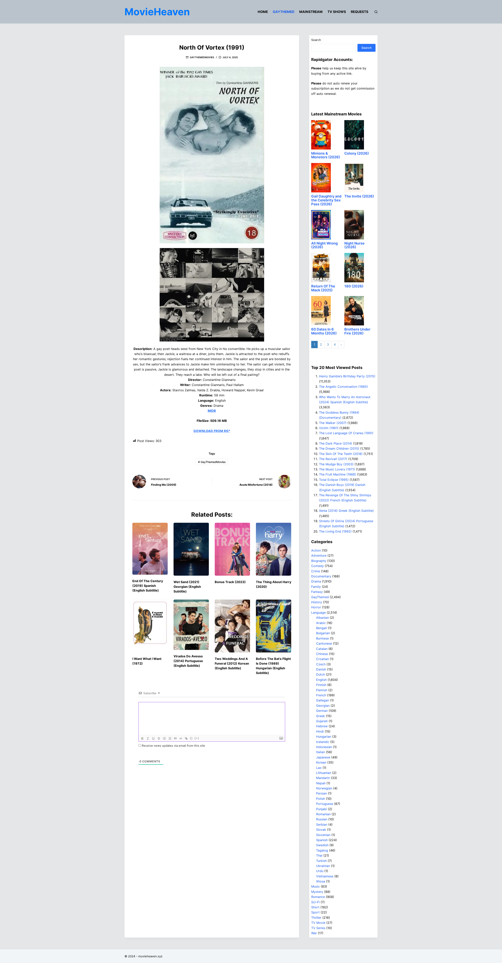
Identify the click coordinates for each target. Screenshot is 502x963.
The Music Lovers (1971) (337, 469)
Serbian (321, 824)
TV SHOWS (336, 12)
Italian (320, 752)
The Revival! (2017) (333, 459)
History (316, 602)
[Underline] (153, 738)
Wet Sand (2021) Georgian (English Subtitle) (187, 586)
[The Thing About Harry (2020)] (273, 549)
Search (316, 40)
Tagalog (322, 850)
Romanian (323, 814)
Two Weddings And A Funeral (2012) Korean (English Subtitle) (232, 663)
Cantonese (324, 643)
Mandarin (323, 778)
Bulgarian (323, 633)
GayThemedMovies (202, 57)
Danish (321, 669)
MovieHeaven (157, 12)
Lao (319, 768)
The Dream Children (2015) (339, 448)
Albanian (322, 618)
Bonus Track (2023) (230, 582)
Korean (321, 762)
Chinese (322, 654)
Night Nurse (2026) (354, 245)
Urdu (319, 871)
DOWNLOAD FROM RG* (212, 431)
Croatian (322, 659)
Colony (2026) (356, 153)
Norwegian (324, 788)
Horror (316, 607)
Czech (321, 664)
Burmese (322, 638)
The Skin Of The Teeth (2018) (341, 454)
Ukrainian (323, 866)
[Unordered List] (170, 738)
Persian (321, 793)
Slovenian (323, 835)
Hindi (320, 731)
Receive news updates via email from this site (173, 745)
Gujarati (322, 721)
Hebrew (322, 726)
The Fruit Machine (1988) (337, 474)
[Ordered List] (164, 738)
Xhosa (320, 881)
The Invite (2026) (359, 196)
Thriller (316, 918)
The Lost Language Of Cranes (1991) (346, 433)
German (322, 711)
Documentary (321, 576)
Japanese (323, 757)
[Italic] (148, 738)
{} (191, 738)
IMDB (212, 411)
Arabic (321, 623)
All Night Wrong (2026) (324, 245)
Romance (318, 897)
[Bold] (142, 738)
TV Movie (318, 923)
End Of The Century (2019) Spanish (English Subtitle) (147, 585)
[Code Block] (181, 738)
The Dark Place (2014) (335, 443)
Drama (316, 581)
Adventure (318, 555)
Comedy (317, 566)
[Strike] (159, 738)
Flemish (321, 690)
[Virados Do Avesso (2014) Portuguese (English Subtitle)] (191, 625)
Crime (315, 571)
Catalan (321, 649)
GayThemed (283, 12)
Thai (319, 855)
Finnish (321, 685)
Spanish (322, 840)
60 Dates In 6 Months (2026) (324, 331)
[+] (197, 738)
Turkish (321, 861)
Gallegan (322, 700)
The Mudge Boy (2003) (336, 464)
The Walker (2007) (332, 423)
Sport (315, 912)
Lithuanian (323, 773)
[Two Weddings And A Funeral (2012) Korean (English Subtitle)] (232, 626)
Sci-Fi (315, 902)
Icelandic (322, 742)
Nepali (321, 783)
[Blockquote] (175, 738)
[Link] (186, 738)
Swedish (322, 845)
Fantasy (317, 592)
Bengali (321, 628)
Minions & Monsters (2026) (325, 155)
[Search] (376, 11)
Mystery (317, 892)
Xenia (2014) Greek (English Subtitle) (346, 511)
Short (315, 907)
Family (316, 587)
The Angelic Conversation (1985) (343, 387)
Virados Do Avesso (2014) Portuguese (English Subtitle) (188, 661)
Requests (359, 12)
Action (316, 550)
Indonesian (324, 747)
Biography (318, 561)
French (321, 695)
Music (315, 886)
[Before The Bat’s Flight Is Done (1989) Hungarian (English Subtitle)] (273, 626)
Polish (320, 799)
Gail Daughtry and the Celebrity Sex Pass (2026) (326, 200)
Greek (320, 716)
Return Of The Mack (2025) (323, 288)
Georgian (323, 706)
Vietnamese (324, 876)
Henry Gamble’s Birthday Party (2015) (347, 376)
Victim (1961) (328, 428)
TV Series (318, 928)
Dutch (320, 674)
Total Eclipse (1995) (334, 480)
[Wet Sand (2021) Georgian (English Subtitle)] (191, 549)
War (314, 933)
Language (318, 612)
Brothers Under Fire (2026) (357, 331)
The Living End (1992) (335, 531)
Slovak (321, 830)
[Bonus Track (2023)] (232, 549)
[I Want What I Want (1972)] (150, 626)
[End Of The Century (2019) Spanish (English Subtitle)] (150, 549)
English (321, 680)
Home (263, 12)
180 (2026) (353, 286)
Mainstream (311, 12)
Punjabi (321, 809)
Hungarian (323, 736)
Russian (321, 819)
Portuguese (324, 804)
